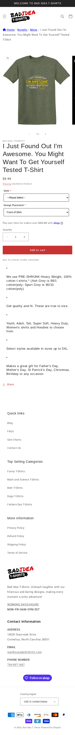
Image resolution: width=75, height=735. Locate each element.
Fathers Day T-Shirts (19, 504)
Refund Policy (15, 536)
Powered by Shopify (51, 727)
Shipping (7, 184)
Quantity (7, 229)
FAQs (10, 431)
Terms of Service (17, 552)
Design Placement (14, 205)
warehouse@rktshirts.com (24, 652)
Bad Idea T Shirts (31, 727)
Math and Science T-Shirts (23, 479)
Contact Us (14, 447)
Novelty (22, 29)
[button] (5, 16)
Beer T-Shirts (15, 487)
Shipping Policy (16, 544)
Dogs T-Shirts (15, 496)
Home (11, 29)
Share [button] (10, 384)
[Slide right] (46, 134)
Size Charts (14, 439)
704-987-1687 (16, 664)
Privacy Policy (15, 527)
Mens (33, 29)
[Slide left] (29, 134)
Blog (10, 423)
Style (6, 190)
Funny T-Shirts (16, 471)
